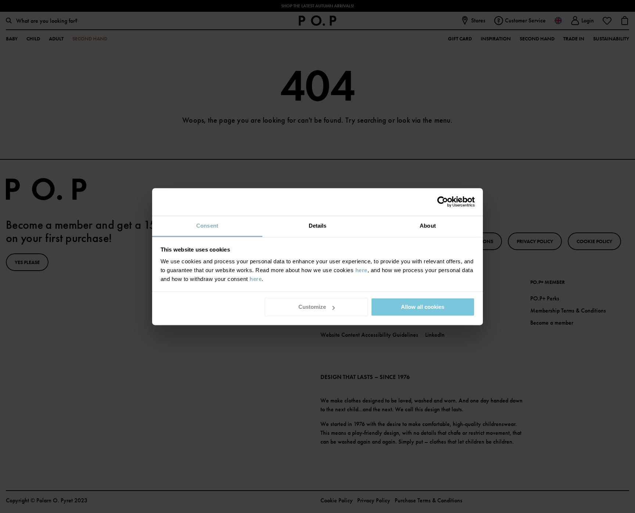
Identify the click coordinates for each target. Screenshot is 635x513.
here (361, 270)
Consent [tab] (207, 226)
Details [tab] (318, 226)
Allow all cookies (422, 307)
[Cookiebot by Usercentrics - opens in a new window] (442, 201)
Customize (312, 307)
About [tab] (428, 226)
